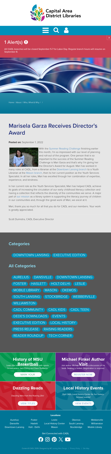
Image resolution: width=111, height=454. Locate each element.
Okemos (69, 290)
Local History (63, 323)
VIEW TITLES (28, 403)
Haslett (38, 284)
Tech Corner (60, 336)
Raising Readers (58, 329)
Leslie (80, 284)
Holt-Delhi (60, 284)
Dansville (43, 277)
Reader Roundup (28, 336)
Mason (51, 290)
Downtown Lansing (31, 255)
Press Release (26, 329)
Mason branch (34, 172)
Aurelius (21, 277)
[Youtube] (68, 438)
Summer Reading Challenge (64, 148)
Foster (19, 284)
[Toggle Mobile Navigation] (46, 30)
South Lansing (26, 297)
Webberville (84, 297)
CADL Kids (56, 310)
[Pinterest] (54, 438)
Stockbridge (56, 297)
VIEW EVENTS (83, 403)
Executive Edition (69, 255)
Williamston (24, 303)
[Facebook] (40, 438)
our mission (23, 196)
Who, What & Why (31, 103)
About (18, 103)
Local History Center (54, 423)
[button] (56, 31)
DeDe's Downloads (30, 316)
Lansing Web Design (59, 448)
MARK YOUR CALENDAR (28, 375)
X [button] (109, 37)
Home (11, 103)
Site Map (86, 448)
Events (58, 316)
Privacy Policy (75, 448)
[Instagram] (47, 438)
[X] (61, 438)
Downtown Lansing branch (72, 169)
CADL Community (28, 310)
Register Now (83, 374)
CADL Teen (80, 310)
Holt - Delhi (34, 427)
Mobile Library (26, 290)
